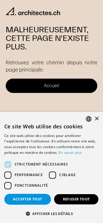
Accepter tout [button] (27, 199)
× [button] (96, 119)
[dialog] (51, 167)
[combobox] (89, 119)
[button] (51, 213)
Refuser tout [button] (76, 199)
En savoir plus (70, 152)
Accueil (51, 85)
